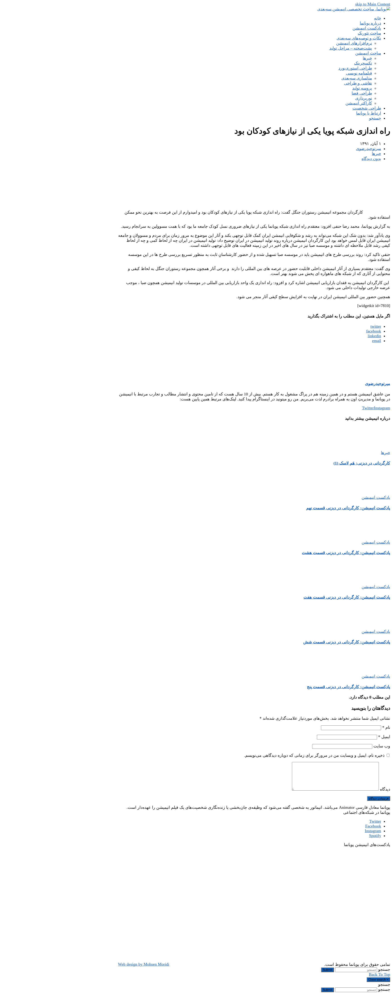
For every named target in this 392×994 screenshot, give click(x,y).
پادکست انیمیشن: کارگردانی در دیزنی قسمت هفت (347, 597)
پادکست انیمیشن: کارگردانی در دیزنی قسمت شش (346, 642)
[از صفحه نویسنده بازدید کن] (376, 373)
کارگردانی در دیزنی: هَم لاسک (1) (361, 463)
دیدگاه (385, 789)
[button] (375, 118)
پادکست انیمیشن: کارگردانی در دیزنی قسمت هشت (346, 552)
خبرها (376, 153)
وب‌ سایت (381, 746)
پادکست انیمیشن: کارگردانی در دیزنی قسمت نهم (348, 508)
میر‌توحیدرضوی (368, 148)
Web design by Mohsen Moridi (143, 964)
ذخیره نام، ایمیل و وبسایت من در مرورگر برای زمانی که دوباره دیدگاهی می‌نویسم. (314, 755)
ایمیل (384, 736)
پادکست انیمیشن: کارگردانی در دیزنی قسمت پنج (348, 686)
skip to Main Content (372, 4)
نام (386, 727)
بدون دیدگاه (371, 158)
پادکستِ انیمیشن (376, 497)
